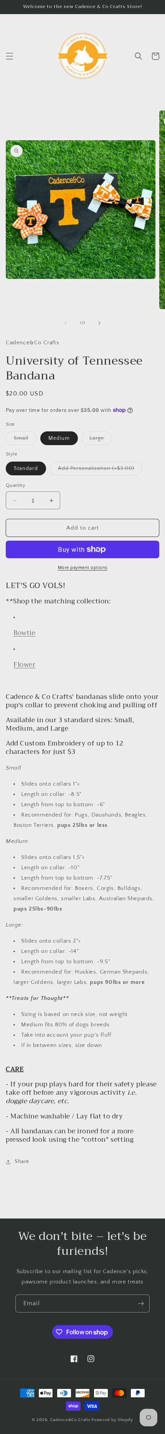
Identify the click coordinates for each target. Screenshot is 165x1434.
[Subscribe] (140, 1303)
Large (100, 440)
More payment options (82, 567)
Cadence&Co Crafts (70, 1420)
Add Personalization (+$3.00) (100, 470)
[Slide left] (65, 323)
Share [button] (22, 1162)
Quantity (15, 485)
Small (25, 440)
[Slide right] (99, 323)
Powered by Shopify (112, 1420)
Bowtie (24, 632)
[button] (9, 56)
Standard (26, 468)
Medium (59, 438)
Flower (24, 664)
